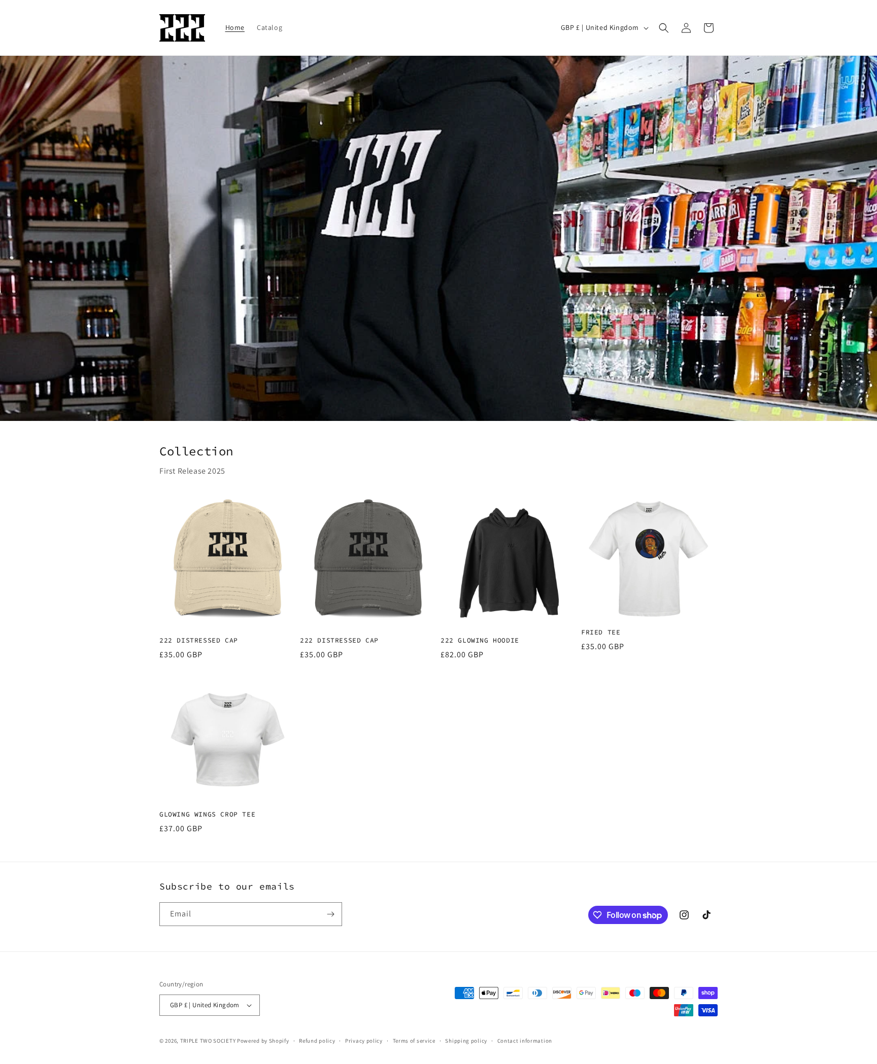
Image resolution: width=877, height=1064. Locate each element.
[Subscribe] (330, 914)
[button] (664, 28)
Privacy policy (364, 1040)
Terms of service (414, 1040)
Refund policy (317, 1040)
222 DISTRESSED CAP (198, 640)
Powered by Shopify (263, 1040)
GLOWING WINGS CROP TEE (207, 814)
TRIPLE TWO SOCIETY (208, 1040)
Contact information (524, 1040)
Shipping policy (466, 1040)
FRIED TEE (600, 632)
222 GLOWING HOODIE (480, 640)
